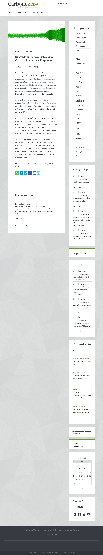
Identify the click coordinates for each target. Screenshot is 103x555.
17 (76, 476)
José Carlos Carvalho (79, 373)
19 (82, 476)
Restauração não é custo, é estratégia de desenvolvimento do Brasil (81, 288)
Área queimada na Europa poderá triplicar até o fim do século (81, 274)
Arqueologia (80, 42)
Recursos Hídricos (79, 128)
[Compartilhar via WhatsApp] (17, 173)
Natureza (79, 105)
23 (74, 480)
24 (77, 480)
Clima (78, 59)
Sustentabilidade (82, 142)
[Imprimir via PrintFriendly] (38, 173)
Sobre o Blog (22, 13)
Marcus (75, 390)
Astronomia (80, 46)
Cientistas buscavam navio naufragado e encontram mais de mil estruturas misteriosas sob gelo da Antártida (82, 305)
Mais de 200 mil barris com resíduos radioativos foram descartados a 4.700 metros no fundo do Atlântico (81, 323)
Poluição (79, 118)
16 (74, 476)
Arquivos (75, 443)
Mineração (80, 95)
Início (11, 13)
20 (84, 476)
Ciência (79, 54)
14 (87, 472)
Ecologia (79, 67)
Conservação (81, 63)
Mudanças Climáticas (80, 101)
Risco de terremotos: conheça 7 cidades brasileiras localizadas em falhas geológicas (82, 198)
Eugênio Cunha (36, 13)
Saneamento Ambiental (81, 134)
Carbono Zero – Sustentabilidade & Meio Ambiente (51, 530)
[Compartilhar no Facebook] (30, 173)
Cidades (79, 50)
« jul (81, 489)
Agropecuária (81, 33)
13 (84, 472)
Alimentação (81, 37)
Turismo (79, 155)
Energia (79, 77)
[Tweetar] (25, 173)
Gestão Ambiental (80, 87)
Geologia (79, 81)
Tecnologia (80, 147)
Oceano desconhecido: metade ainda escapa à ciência (82, 233)
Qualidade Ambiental (80, 123)
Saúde (78, 138)
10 (76, 472)
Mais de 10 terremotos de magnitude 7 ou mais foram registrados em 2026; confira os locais (81, 217)
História (79, 91)
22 (90, 476)
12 (82, 472)
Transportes (80, 151)
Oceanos (79, 109)
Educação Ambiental (80, 73)
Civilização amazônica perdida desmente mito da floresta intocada (81, 181)
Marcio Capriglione (79, 406)
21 (87, 476)
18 (79, 476)
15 (90, 472)
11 (79, 472)
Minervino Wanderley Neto (81, 358)
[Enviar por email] (34, 173)
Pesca (78, 114)
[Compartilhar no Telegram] (21, 173)
